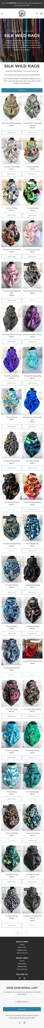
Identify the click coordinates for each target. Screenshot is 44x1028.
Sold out (32, 300)
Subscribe (22, 1009)
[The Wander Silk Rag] (32, 734)
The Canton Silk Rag (11, 585)
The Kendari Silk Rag (32, 461)
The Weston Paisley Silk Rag (12, 544)
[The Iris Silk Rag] (12, 776)
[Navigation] (2, 13)
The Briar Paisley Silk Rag (12, 668)
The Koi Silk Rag (11, 626)
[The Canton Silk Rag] (12, 569)
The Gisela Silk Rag (32, 792)
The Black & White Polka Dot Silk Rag (32, 917)
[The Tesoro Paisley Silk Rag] (32, 693)
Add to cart (11, 132)
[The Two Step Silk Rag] (12, 486)
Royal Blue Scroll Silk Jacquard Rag (32, 418)
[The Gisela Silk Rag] (32, 776)
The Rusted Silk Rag (32, 626)
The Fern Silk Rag (11, 208)
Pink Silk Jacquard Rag (32, 249)
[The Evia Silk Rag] (12, 401)
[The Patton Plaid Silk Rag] (12, 151)
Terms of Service (25, 1018)
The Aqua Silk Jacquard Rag (32, 376)
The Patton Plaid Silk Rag (12, 167)
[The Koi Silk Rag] (12, 610)
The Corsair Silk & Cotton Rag (32, 291)
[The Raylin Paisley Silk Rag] (32, 486)
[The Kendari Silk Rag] (32, 445)
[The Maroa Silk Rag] (32, 151)
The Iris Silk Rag (12, 792)
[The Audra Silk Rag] (32, 527)
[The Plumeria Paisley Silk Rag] (32, 318)
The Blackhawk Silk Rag (32, 585)
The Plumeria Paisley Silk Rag (32, 334)
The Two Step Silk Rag (11, 502)
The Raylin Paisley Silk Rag (32, 502)
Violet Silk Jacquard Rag (11, 376)
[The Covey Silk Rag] (12, 817)
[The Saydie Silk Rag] (12, 900)
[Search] (37, 13)
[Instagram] (24, 978)
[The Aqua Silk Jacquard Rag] (32, 360)
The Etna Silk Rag (32, 208)
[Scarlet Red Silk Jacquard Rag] (32, 649)
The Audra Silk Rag (32, 544)
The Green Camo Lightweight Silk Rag (32, 124)
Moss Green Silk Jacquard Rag (11, 123)
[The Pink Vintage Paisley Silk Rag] (12, 275)
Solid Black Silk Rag (32, 874)
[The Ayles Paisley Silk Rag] (12, 445)
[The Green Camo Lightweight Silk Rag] (32, 107)
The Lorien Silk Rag (12, 709)
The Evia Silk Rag (11, 417)
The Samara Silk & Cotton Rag (11, 334)
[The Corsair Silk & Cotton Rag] (32, 275)
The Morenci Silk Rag (11, 750)
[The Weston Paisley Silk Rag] (12, 527)
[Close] (40, 984)
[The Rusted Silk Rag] (32, 610)
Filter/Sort (22, 90)
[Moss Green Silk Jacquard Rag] (12, 107)
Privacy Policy (13, 1018)
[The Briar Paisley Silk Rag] (12, 652)
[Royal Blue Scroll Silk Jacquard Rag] (32, 401)
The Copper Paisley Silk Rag (11, 249)
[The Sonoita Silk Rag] (32, 817)
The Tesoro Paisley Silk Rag (32, 709)
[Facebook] (19, 978)
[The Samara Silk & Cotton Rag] (12, 318)
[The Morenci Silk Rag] (12, 734)
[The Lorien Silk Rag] (12, 693)
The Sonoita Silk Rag (32, 833)
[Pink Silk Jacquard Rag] (32, 233)
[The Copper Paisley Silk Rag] (12, 233)
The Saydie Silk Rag (11, 916)
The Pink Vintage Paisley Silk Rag (11, 292)
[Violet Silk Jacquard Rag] (12, 360)
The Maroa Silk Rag (32, 167)
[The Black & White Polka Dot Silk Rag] (32, 900)
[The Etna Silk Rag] (32, 192)
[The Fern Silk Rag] (12, 192)
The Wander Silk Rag (32, 750)
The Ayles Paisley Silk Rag (11, 461)
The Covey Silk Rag (11, 833)
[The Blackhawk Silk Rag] (32, 569)
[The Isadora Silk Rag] (12, 858)
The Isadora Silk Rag (11, 874)
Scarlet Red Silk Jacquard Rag (32, 661)
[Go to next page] (26, 933)
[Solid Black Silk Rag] (32, 858)
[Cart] (41, 13)
